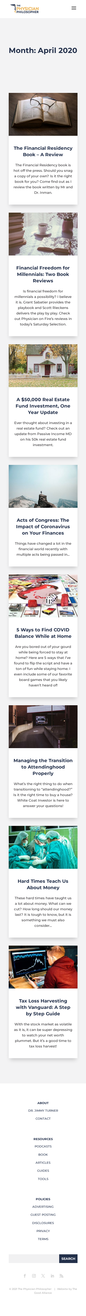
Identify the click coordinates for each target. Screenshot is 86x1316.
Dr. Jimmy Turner (43, 1110)
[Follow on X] (43, 1276)
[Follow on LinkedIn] (52, 1276)
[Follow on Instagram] (34, 1276)
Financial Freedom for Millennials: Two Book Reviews (43, 274)
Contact (43, 1118)
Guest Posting (43, 1214)
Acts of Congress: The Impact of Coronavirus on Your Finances (43, 526)
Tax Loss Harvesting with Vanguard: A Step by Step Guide (43, 1007)
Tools (43, 1179)
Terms (43, 1239)
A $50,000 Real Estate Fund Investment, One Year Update (43, 406)
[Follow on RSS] (61, 1276)
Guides (43, 1170)
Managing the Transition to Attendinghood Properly (43, 767)
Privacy (43, 1231)
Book (43, 1154)
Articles (43, 1162)
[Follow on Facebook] (24, 1276)
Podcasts (43, 1146)
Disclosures (43, 1223)
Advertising (43, 1206)
